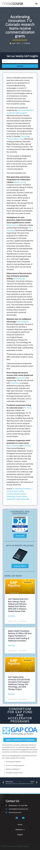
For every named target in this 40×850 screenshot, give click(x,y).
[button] (36, 3)
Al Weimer (27, 446)
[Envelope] (23, 818)
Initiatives (19, 830)
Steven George (19, 279)
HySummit (14, 383)
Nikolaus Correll (20, 182)
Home (20, 824)
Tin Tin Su (27, 408)
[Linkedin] (16, 818)
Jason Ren (21, 378)
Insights (20, 835)
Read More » (12, 616)
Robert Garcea (12, 225)
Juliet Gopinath (22, 322)
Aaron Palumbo (13, 446)
